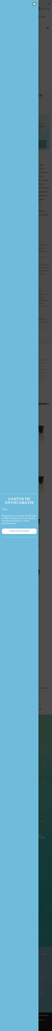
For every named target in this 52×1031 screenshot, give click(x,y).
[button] (34, 4)
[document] (26, 515)
